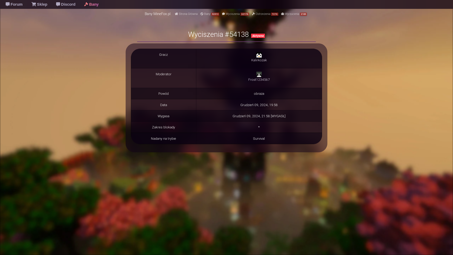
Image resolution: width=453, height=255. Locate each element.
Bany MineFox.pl (158, 14)
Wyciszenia (237, 14)
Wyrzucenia (295, 14)
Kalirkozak (259, 60)
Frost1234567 (259, 79)
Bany (211, 14)
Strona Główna (188, 14)
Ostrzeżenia (267, 14)
